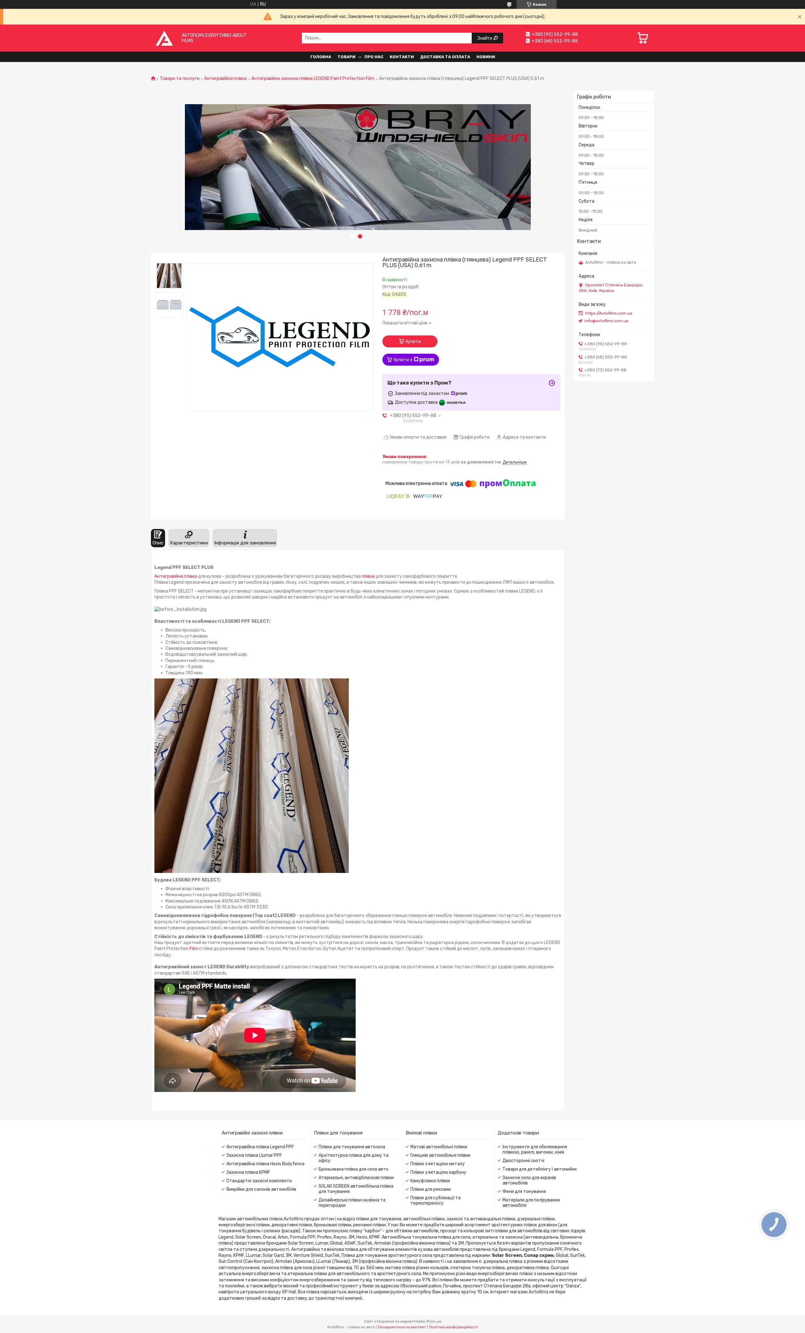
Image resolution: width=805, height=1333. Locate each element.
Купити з (403, 360)
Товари (346, 56)
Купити (413, 341)
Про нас (373, 56)
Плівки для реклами (430, 1189)
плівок (368, 576)
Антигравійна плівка (225, 78)
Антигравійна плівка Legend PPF (260, 1147)
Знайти (485, 38)
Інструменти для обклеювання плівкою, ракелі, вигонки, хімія (534, 1149)
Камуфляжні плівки (430, 1181)
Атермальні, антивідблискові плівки (356, 1177)
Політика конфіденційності (453, 1327)
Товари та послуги (179, 78)
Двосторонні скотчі (523, 1160)
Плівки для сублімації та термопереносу (435, 1200)
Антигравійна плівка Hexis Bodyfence (265, 1164)
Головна (320, 56)
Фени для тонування (524, 1191)
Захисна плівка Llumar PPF (254, 1155)
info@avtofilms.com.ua (606, 320)
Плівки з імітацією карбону (438, 1172)
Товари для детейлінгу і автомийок (539, 1169)
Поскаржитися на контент (402, 1327)
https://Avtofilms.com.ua (608, 313)
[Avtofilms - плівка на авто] (164, 38)
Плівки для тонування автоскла (352, 1147)
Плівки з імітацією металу (437, 1164)
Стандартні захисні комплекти (259, 1181)
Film (194, 948)
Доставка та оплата (445, 56)
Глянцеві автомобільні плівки (440, 1155)
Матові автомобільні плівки (438, 1147)
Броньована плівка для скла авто (353, 1169)
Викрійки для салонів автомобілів (261, 1189)
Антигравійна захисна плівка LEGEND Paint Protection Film (312, 78)
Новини (485, 56)
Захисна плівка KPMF (248, 1172)
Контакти (402, 56)
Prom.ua (433, 1321)
